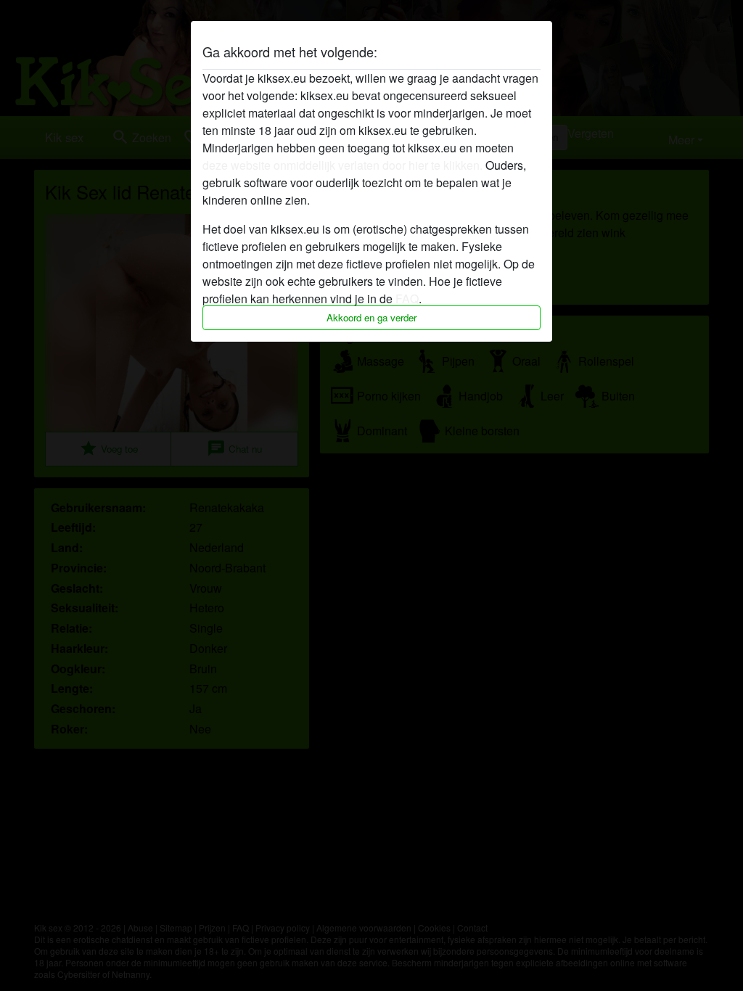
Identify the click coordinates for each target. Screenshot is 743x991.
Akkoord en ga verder (371, 317)
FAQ (407, 298)
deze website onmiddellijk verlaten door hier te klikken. (342, 165)
